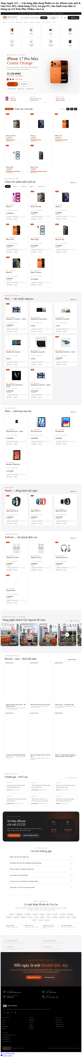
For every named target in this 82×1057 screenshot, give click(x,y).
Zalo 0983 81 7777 (7, 1039)
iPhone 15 (31, 186)
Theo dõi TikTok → (72, 659)
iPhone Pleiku (59, 1020)
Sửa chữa (38, 22)
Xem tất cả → (73, 182)
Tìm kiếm (44, 17)
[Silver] (13, 79)
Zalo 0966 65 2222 (7, 1041)
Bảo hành (31, 1028)
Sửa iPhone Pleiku (60, 1026)
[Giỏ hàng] (64, 17)
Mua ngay (11, 84)
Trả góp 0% (24, 84)
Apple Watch (19, 22)
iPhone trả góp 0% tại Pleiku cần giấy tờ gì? (40, 869)
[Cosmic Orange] (8, 79)
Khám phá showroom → (34, 977)
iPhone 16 (23, 186)
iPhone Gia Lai (59, 1022)
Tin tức (54, 22)
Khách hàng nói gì (49, 977)
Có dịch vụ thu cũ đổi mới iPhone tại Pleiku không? (40, 881)
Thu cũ (30, 1024)
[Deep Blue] (10, 79)
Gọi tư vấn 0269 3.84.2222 (31, 835)
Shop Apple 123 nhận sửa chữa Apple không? (40, 887)
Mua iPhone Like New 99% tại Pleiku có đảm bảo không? (40, 863)
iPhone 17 (15, 186)
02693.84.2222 (10, 997)
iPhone (4, 22)
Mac (13, 22)
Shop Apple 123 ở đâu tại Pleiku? (40, 875)
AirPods (26, 22)
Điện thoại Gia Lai (60, 1024)
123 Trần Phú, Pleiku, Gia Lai (9, 1034)
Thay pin (31, 1022)
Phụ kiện (32, 22)
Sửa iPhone (31, 1020)
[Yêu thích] (61, 17)
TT (8, 1012)
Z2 (15, 1012)
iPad (9, 22)
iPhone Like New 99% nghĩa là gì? (40, 857)
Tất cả (7, 186)
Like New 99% (41, 186)
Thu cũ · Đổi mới (46, 22)
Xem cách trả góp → (14, 835)
